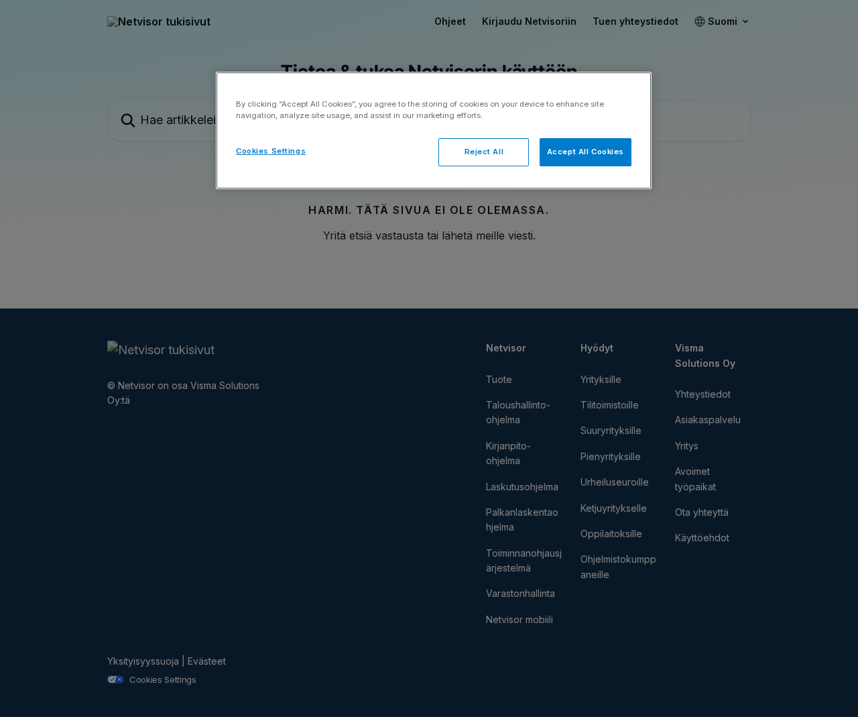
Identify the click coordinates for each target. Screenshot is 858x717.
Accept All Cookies (585, 151)
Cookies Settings (271, 151)
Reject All (484, 151)
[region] (434, 130)
